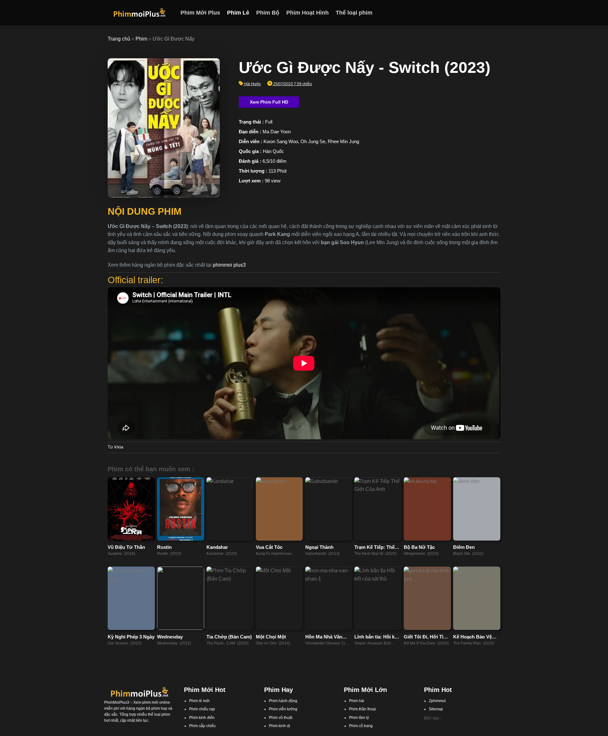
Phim (141, 38)
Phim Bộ (267, 13)
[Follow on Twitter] (488, 13)
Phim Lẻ (238, 13)
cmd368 (460, 726)
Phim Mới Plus (200, 13)
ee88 (458, 732)
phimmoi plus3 (229, 265)
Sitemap (436, 709)
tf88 (427, 726)
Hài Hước (252, 84)
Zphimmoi (437, 701)
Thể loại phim (354, 13)
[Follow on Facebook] (471, 13)
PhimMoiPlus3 (116, 702)
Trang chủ (119, 38)
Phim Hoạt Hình (307, 13)
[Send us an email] (496, 13)
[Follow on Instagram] (479, 13)
